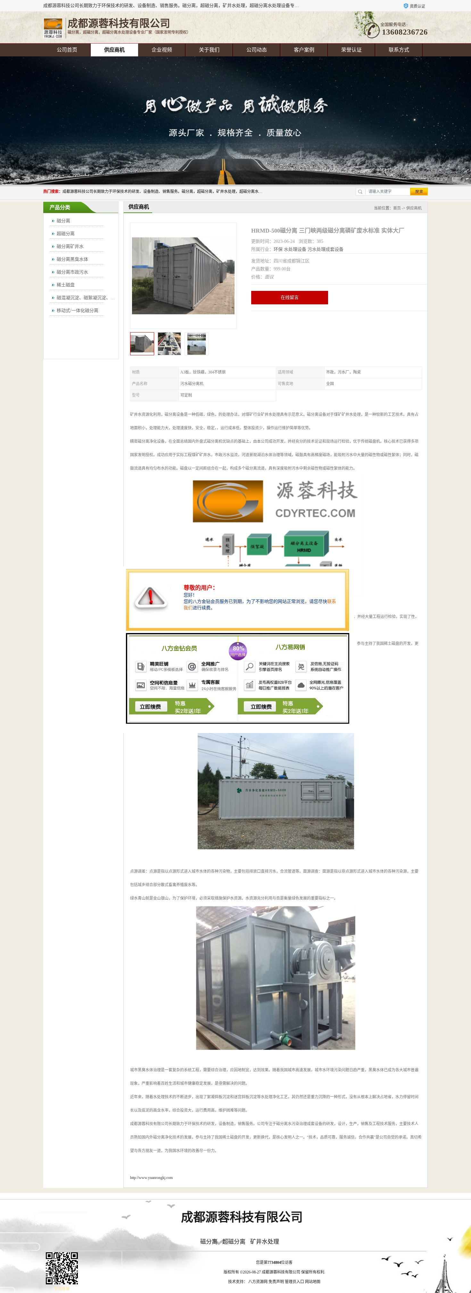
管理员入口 (294, 1282)
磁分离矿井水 (70, 246)
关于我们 (209, 50)
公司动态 (256, 50)
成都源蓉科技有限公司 (281, 1272)
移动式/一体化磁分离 (77, 310)
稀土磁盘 (66, 285)
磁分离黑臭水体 (72, 259)
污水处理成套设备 (325, 249)
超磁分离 (66, 233)
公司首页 (67, 50)
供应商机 (114, 50)
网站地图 (312, 1282)
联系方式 (399, 50)
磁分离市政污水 (72, 272)
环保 (278, 249)
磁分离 (63, 220)
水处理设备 (295, 249)
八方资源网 (258, 1282)
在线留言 (290, 297)
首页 (397, 208)
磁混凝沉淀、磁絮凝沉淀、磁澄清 (90, 297)
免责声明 (276, 1282)
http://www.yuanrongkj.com (151, 1177)
